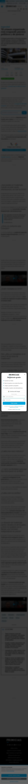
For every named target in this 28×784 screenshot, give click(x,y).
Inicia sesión (17, 409)
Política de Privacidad (18, 406)
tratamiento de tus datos (14, 407)
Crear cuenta (14, 403)
